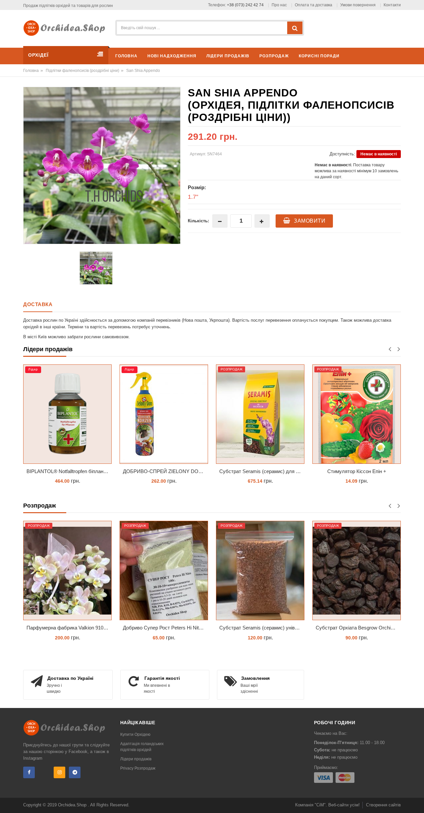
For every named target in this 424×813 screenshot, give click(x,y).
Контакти (392, 5)
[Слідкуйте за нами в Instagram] (59, 772)
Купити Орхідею (135, 734)
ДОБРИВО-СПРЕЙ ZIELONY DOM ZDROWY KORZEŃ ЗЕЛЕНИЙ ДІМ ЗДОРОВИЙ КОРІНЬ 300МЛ (165, 471)
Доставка (37, 304)
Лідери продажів (135, 759)
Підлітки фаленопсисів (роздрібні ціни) (82, 70)
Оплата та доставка (313, 5)
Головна (31, 70)
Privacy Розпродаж (137, 768)
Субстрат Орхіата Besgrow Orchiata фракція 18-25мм (358, 627)
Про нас (279, 5)
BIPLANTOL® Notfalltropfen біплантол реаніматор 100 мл (69, 471)
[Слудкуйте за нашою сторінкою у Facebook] (29, 772)
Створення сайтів (383, 804)
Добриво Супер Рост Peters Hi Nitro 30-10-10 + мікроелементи (165, 627)
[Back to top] (417, 801)
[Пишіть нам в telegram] (74, 772)
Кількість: (198, 220)
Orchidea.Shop (73, 804)
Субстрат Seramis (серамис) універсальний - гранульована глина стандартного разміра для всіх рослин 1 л (261, 627)
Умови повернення (358, 5)
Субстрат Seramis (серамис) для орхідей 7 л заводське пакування (261, 471)
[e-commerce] (66, 27)
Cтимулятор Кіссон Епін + (356, 471)
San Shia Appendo (142, 70)
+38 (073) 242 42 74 (245, 5)
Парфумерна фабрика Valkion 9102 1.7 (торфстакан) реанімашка (69, 627)
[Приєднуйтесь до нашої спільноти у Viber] (44, 772)
